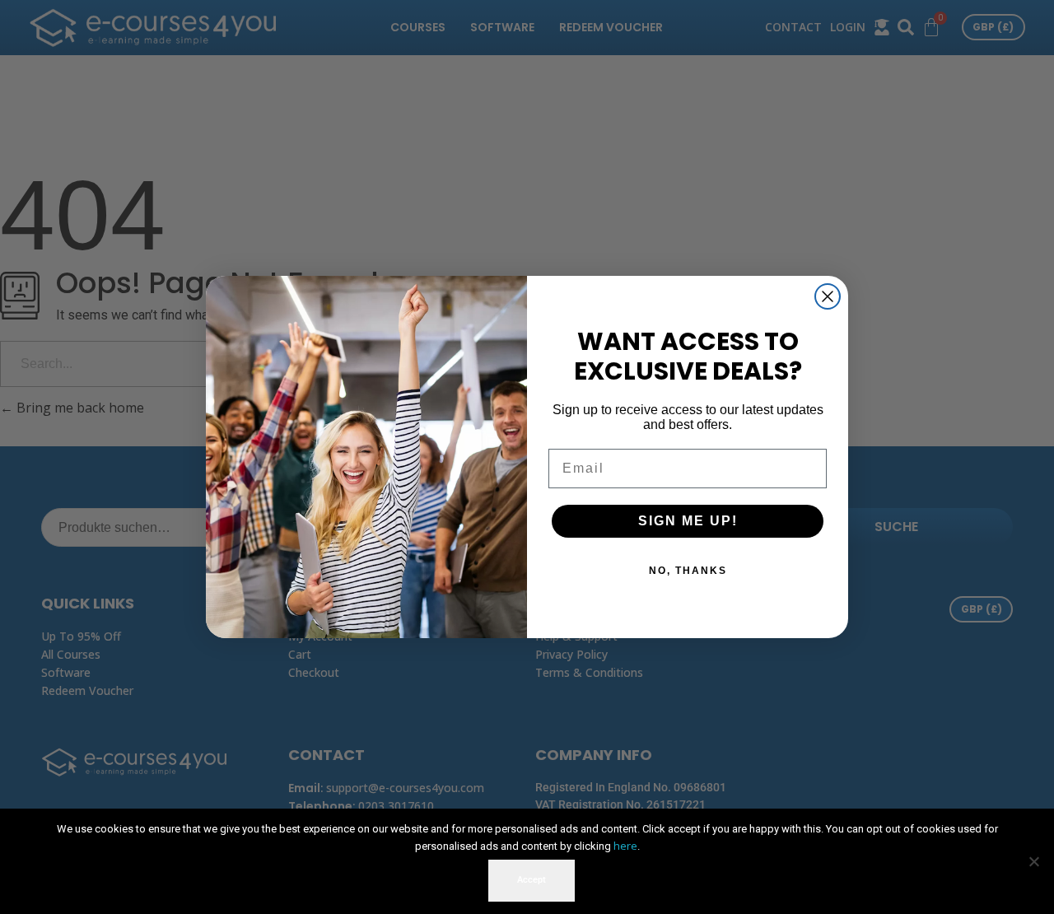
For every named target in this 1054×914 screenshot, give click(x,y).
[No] (1033, 861)
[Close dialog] (827, 296)
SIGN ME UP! (688, 521)
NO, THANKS (688, 570)
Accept (531, 879)
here (625, 845)
